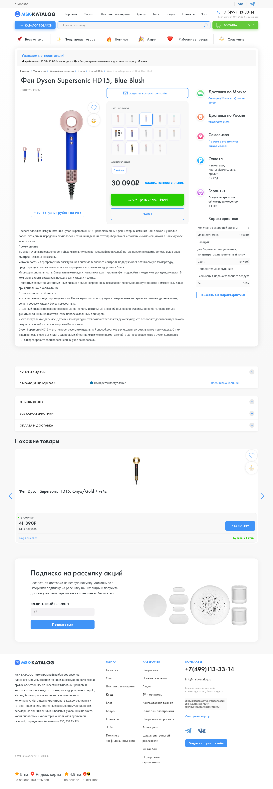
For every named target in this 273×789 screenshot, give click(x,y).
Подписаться (62, 624)
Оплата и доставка (36, 425)
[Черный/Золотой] (132, 148)
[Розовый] (174, 119)
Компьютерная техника (157, 703)
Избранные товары (193, 39)
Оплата (89, 14)
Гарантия (71, 14)
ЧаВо (204, 14)
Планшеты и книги (154, 678)
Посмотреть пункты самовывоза (223, 143)
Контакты (188, 14)
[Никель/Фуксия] (118, 148)
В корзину (240, 526)
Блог (156, 14)
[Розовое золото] (132, 134)
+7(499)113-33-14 (209, 669)
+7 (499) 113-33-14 (237, 12)
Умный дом (149, 749)
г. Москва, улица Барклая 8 (38, 383)
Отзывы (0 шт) (31, 402)
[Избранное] (93, 108)
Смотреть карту (197, 716)
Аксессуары (150, 727)
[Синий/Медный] (160, 134)
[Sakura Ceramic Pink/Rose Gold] (160, 148)
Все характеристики (37, 414)
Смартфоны (150, 670)
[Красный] (160, 119)
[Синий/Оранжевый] (146, 148)
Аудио (146, 686)
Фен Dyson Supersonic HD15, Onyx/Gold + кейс (63, 491)
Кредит (141, 14)
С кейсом (119, 170)
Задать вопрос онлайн (147, 93)
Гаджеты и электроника (158, 711)
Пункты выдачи (33, 372)
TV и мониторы (152, 694)
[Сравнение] (93, 120)
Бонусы (170, 14)
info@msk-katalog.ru (198, 679)
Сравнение (236, 39)
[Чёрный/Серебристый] (146, 134)
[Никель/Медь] (174, 134)
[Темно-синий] (118, 134)
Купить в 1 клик (243, 538)
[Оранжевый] (118, 119)
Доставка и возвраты (115, 14)
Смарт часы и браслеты (158, 719)
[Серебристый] (132, 119)
